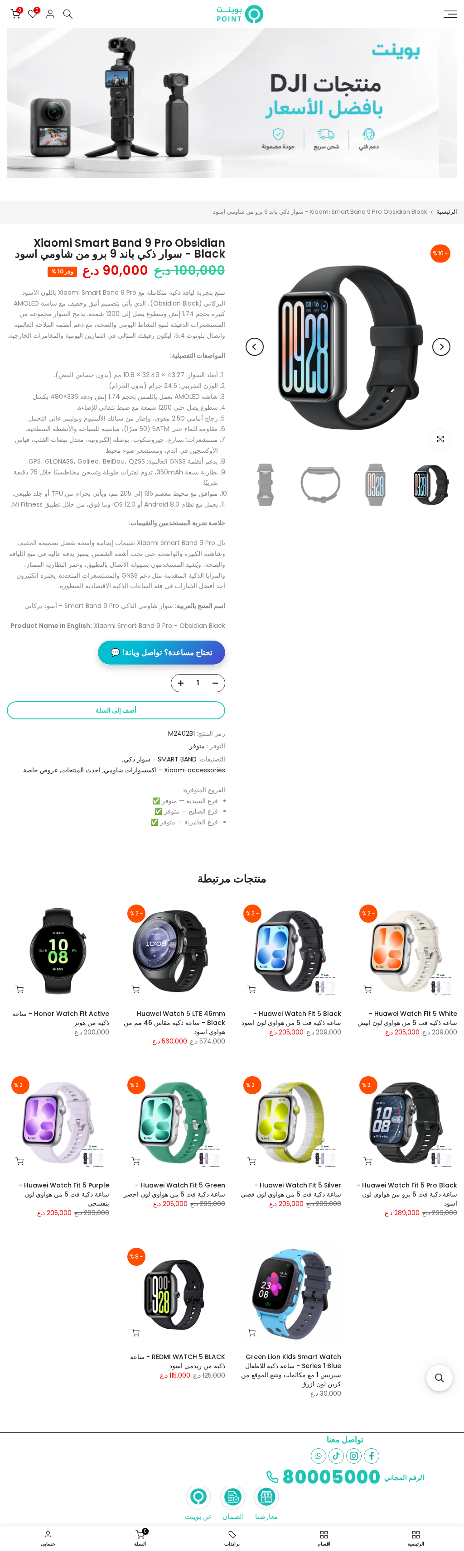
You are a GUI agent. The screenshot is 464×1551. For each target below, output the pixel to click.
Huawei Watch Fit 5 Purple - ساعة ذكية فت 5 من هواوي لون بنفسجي (64, 1194)
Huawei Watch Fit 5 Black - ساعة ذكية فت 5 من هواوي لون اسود (291, 1018)
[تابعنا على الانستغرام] (354, 1456)
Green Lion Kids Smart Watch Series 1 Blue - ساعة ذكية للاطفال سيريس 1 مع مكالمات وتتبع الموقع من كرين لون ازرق (291, 1370)
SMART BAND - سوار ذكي (160, 759)
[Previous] (441, 347)
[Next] (255, 347)
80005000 (331, 1477)
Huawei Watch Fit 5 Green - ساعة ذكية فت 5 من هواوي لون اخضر (174, 1190)
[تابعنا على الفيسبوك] (371, 1456)
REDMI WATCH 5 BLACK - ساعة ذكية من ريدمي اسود (177, 1361)
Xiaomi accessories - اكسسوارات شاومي (164, 770)
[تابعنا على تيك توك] (336, 1456)
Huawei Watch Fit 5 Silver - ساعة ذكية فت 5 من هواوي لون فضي (291, 1190)
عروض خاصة (40, 770)
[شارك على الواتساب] (318, 1456)
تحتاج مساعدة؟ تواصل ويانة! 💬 (162, 652)
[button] (439, 1378)
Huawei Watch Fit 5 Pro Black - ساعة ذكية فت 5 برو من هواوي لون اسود (407, 1194)
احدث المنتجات (81, 770)
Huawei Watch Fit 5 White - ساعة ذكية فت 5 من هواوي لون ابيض (407, 1018)
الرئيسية (446, 212)
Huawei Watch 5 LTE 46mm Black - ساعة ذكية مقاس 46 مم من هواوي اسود (174, 1022)
